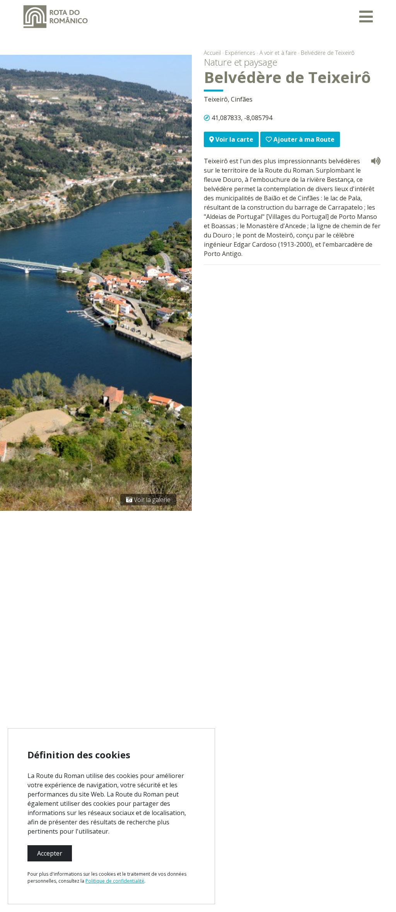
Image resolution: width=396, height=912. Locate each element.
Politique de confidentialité (114, 881)
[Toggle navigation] (366, 16)
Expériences (240, 52)
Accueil (212, 52)
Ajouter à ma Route (303, 139)
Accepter (49, 853)
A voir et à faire (278, 52)
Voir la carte (233, 139)
